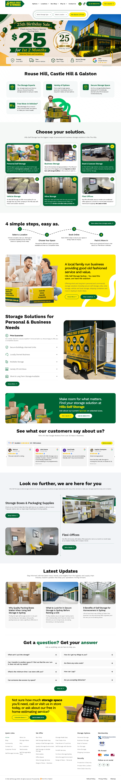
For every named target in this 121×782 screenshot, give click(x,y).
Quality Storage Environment (45, 746)
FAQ (21, 743)
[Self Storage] (107, 737)
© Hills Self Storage (11, 779)
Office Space (40, 757)
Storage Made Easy (61, 737)
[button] (114, 456)
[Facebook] (99, 764)
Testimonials (23, 749)
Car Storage (81, 746)
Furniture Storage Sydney (64, 754)
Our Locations (24, 746)
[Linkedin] (107, 764)
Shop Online (12, 515)
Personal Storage (83, 737)
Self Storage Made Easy (43, 740)
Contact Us (72, 4)
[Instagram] (103, 764)
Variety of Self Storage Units (44, 743)
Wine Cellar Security (84, 768)
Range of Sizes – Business (44, 763)
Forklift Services (61, 750)
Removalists (39, 754)
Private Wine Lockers (84, 765)
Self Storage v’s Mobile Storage (43, 750)
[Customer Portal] (80, 4)
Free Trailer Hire (61, 740)
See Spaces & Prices (77, 14)
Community (9, 743)
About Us (22, 737)
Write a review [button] (107, 443)
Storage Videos (24, 740)
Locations (44, 4)
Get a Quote (68, 547)
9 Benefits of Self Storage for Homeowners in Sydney (96, 609)
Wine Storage (81, 749)
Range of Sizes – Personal (64, 760)
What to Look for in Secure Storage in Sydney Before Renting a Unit (58, 610)
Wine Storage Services (43, 760)
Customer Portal (10, 749)
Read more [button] (11, 464)
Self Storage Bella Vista (25, 753)
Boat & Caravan (82, 743)
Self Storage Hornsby (12, 753)
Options (34, 4)
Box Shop (54, 4)
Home (7, 737)
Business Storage (83, 740)
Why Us (62, 4)
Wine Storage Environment (64, 757)
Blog (6, 740)
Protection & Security (84, 762)
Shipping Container (83, 752)
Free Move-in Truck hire (63, 743)
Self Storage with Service (63, 746)
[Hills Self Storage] (13, 4)
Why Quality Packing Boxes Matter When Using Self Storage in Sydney (21, 610)
